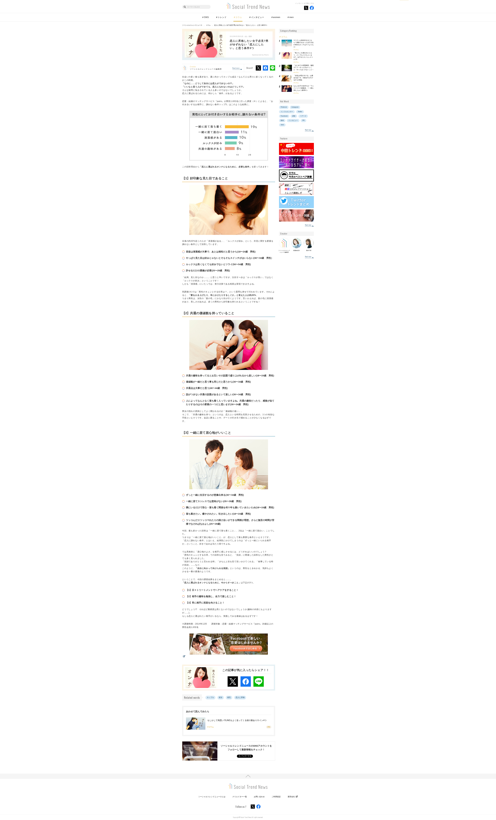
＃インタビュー (256, 17)
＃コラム (237, 17)
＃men (290, 17)
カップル (210, 697)
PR (303, 120)
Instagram (295, 107)
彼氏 (229, 697)
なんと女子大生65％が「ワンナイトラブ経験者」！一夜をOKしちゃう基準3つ (303, 88)
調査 (293, 116)
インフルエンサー (287, 112)
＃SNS (205, 17)
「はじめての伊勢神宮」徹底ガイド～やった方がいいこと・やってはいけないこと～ (303, 67)
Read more (235, 68)
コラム (297, 49)
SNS (282, 125)
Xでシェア (258, 68)
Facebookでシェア (265, 68)
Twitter (300, 112)
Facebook (284, 116)
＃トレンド (221, 17)
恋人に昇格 (240, 697)
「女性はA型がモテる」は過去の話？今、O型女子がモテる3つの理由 (303, 78)
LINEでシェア (272, 68)
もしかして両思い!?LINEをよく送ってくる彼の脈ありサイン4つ (236, 720)
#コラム (210, 727)
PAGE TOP (248, 776)
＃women (275, 17)
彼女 (220, 697)
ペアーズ (303, 116)
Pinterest (284, 107)
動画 (282, 120)
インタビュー (293, 120)
